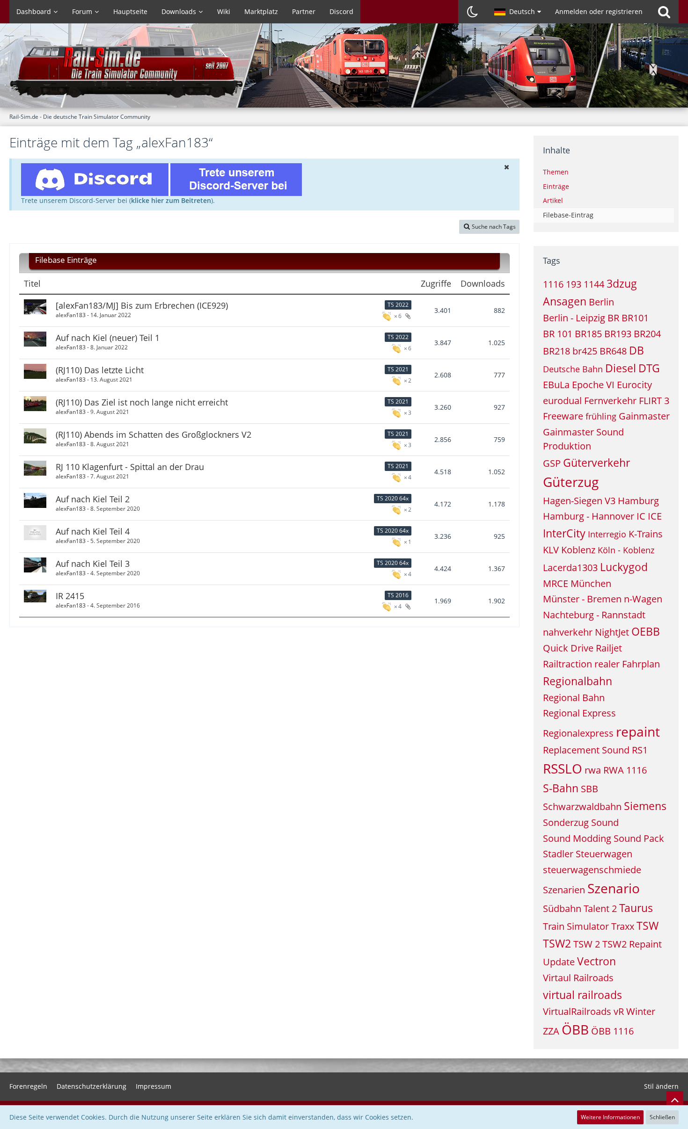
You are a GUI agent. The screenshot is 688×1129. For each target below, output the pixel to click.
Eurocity (634, 384)
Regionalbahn (577, 680)
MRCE (555, 583)
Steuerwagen (604, 853)
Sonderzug (566, 822)
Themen (556, 171)
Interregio (607, 534)
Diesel (620, 368)
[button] (517, 11)
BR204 (647, 333)
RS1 (640, 750)
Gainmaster (644, 416)
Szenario (613, 888)
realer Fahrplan (627, 664)
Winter (640, 1011)
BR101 (635, 317)
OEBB (645, 631)
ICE (655, 516)
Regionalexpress (578, 733)
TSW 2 (586, 944)
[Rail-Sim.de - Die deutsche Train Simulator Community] (344, 70)
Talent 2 (600, 908)
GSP (552, 463)
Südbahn (562, 908)
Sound (605, 822)
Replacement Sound (586, 750)
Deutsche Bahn (573, 369)
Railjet (609, 648)
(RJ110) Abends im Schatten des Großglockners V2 (153, 434)
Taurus (636, 907)
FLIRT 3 (654, 400)
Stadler (558, 853)
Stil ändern (661, 1086)
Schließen (662, 1117)
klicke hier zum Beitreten (171, 200)
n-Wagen (643, 599)
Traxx (622, 926)
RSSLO (562, 768)
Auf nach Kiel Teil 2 (93, 499)
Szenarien (564, 889)
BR (613, 317)
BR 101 (557, 333)
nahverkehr (568, 632)
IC (641, 516)
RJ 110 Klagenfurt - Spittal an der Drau (130, 466)
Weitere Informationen (610, 1117)
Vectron (596, 961)
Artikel (553, 200)
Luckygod (624, 566)
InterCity (564, 533)
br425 (584, 351)
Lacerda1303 (570, 567)
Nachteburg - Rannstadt (594, 614)
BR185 (588, 333)
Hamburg (638, 500)
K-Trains (646, 534)
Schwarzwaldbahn (582, 806)
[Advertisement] (264, 658)
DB (636, 350)
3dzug (622, 283)
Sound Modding (577, 838)
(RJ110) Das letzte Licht (100, 370)
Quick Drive (568, 648)
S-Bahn (560, 788)
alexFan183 (71, 315)
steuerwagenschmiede (592, 869)
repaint (638, 731)
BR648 (613, 351)
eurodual (562, 400)
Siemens (645, 805)
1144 (594, 284)
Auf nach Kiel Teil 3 (93, 563)
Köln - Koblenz (626, 550)
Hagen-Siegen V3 (579, 500)
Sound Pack (639, 838)
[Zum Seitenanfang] (674, 1099)
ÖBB (575, 1029)
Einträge (556, 186)
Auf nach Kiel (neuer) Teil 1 (108, 337)
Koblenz (578, 549)
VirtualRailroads (577, 1011)
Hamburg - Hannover (588, 516)
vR (619, 1011)
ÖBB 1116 (612, 1031)
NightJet (612, 632)
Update (559, 961)
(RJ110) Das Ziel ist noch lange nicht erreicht (142, 402)
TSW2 (557, 943)
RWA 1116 (625, 770)
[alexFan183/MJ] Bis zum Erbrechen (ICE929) (142, 305)
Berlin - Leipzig (574, 317)
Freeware (563, 416)
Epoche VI (593, 384)
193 (573, 284)
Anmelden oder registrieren (599, 11)
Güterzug (571, 482)
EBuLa (556, 384)
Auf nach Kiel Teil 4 (93, 531)
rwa (593, 770)
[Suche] (664, 11)
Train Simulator (576, 926)
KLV (551, 549)
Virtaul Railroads (578, 977)
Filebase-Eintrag (568, 214)
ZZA (551, 1031)
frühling (601, 416)
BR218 (556, 351)
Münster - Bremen (582, 599)
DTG (649, 368)
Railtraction (567, 664)
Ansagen (564, 301)
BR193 (617, 333)
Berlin (601, 302)
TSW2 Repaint (632, 944)
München (591, 583)
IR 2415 (70, 595)
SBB (589, 788)
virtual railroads (582, 994)
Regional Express (579, 713)
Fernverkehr (610, 400)
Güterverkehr (596, 462)
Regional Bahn (574, 697)
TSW (648, 925)
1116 (553, 284)
